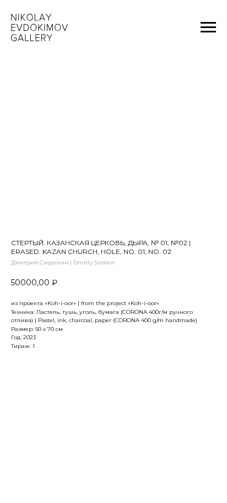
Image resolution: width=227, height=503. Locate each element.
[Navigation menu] (208, 27)
